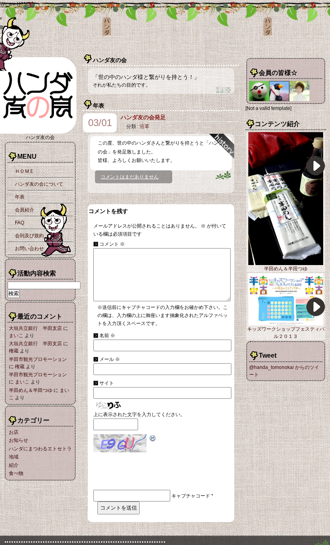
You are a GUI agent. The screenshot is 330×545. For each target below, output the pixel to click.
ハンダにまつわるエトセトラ (40, 449)
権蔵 (14, 351)
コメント (112, 244)
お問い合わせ (29, 248)
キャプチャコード (190, 496)
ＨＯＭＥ (24, 171)
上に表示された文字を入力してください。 (139, 414)
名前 (107, 335)
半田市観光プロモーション (38, 359)
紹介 (14, 465)
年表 (20, 197)
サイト (106, 383)
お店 (14, 432)
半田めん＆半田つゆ (30, 390)
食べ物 (16, 473)
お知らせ (18, 440)
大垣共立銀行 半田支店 (35, 328)
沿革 (144, 126)
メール (109, 359)
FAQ (19, 223)
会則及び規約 (29, 235)
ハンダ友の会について (39, 184)
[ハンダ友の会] (40, 132)
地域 (14, 457)
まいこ (16, 335)
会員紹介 (24, 210)
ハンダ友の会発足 (143, 117)
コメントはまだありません (130, 177)
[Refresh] (152, 438)
